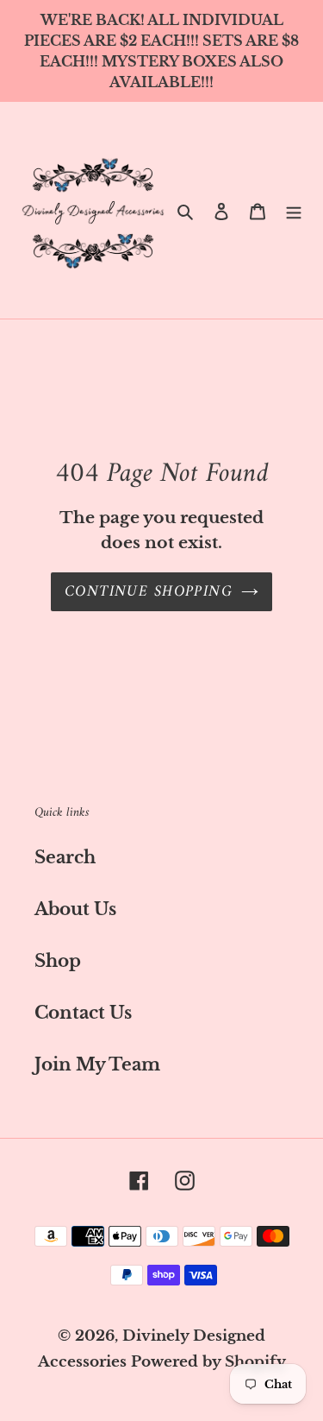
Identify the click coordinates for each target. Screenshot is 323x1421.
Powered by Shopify (208, 1362)
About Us (75, 909)
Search (65, 857)
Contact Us (83, 1012)
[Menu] (294, 210)
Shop (57, 960)
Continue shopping (149, 591)
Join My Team (97, 1064)
